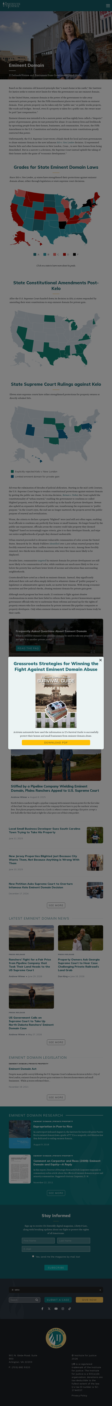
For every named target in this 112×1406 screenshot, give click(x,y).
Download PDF (56, 742)
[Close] (100, 660)
